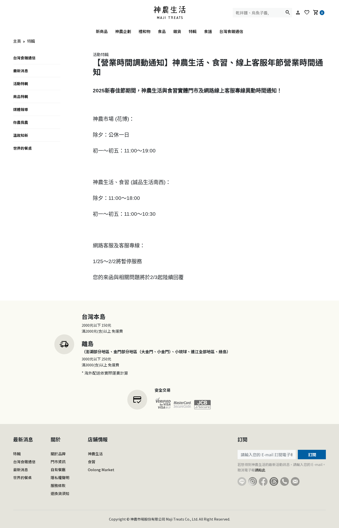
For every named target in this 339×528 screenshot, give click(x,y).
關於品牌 (58, 453)
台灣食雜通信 (231, 31)
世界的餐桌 (22, 148)
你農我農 (20, 122)
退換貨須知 (60, 493)
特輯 (193, 31)
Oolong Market (101, 469)
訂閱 (311, 455)
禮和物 (144, 31)
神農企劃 (123, 31)
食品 (162, 31)
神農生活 (95, 453)
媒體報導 (20, 109)
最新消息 (20, 70)
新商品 (102, 31)
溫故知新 (20, 135)
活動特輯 (20, 83)
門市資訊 (58, 461)
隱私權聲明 (60, 477)
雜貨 (177, 31)
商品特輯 (20, 96)
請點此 (260, 469)
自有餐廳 (58, 469)
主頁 (17, 41)
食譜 (208, 31)
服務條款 (58, 485)
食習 (91, 461)
